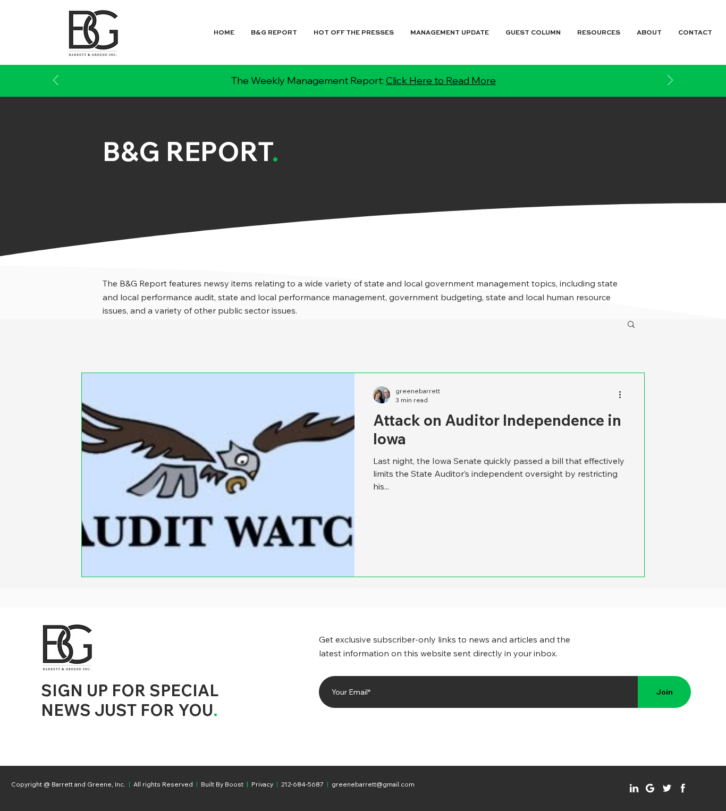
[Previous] (55, 81)
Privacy (262, 784)
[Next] (670, 81)
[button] (631, 325)
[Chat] (634, 788)
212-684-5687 (302, 784)
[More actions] (623, 394)
